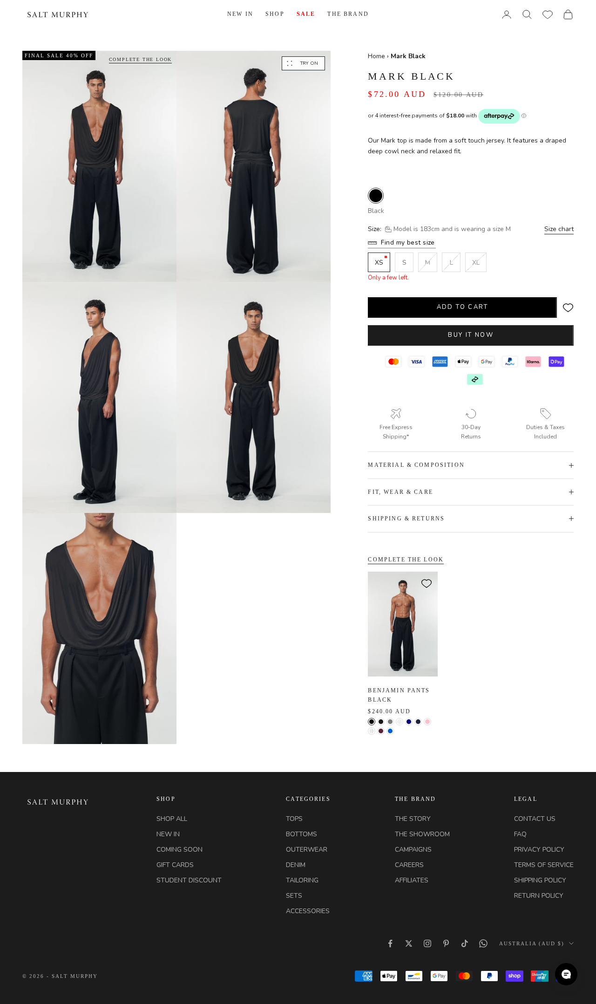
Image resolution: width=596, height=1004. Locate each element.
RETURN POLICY (538, 895)
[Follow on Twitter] (408, 943)
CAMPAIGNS (413, 849)
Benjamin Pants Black (399, 695)
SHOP (274, 14)
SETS (294, 895)
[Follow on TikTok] (464, 943)
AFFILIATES (411, 880)
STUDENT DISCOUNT (189, 880)
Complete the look (406, 559)
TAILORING (302, 880)
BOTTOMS (301, 834)
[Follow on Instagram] (427, 943)
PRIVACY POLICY (539, 849)
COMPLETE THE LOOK (140, 59)
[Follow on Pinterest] (446, 943)
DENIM (295, 865)
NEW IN (240, 14)
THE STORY (413, 818)
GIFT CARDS (175, 865)
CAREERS (409, 865)
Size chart (559, 229)
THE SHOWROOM (422, 834)
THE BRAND (347, 14)
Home (377, 56)
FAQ (520, 834)
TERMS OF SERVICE (544, 865)
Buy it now (470, 335)
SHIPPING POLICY (540, 880)
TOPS (294, 818)
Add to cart (462, 307)
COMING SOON (179, 849)
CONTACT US (534, 818)
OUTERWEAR (306, 849)
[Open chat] (566, 974)
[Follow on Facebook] (390, 943)
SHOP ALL (171, 818)
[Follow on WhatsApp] (483, 943)
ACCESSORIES (308, 911)
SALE (306, 14)
